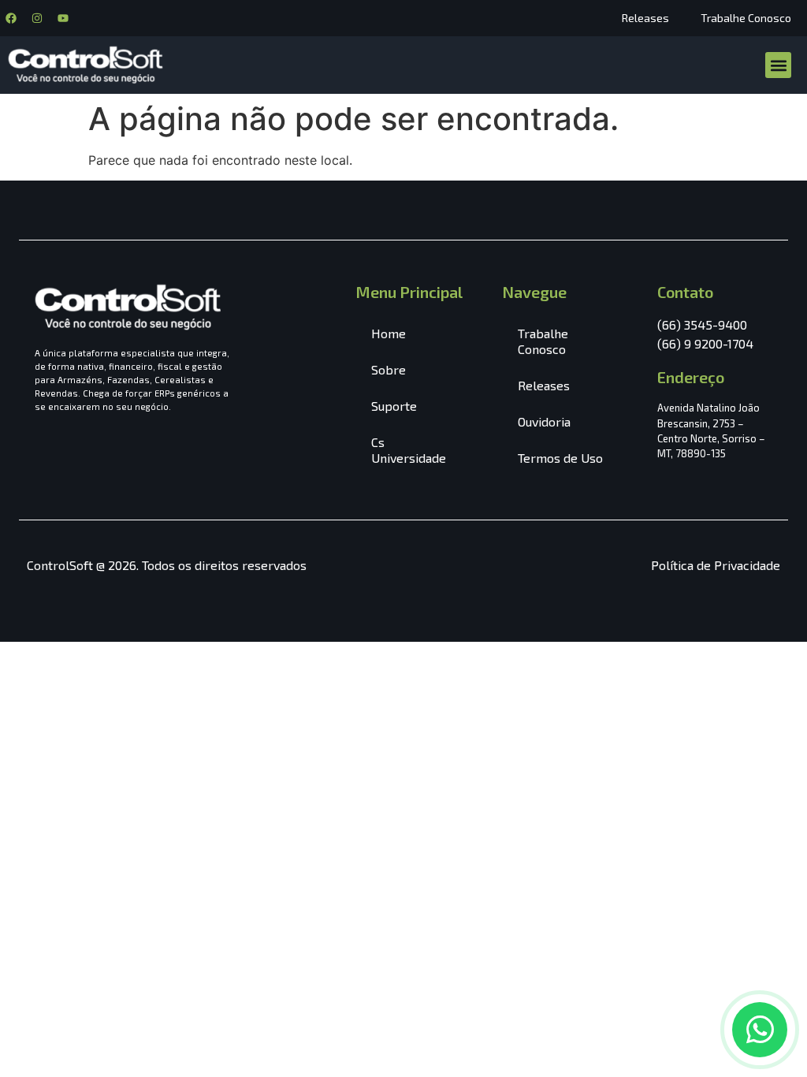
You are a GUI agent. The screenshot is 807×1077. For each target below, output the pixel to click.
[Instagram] (37, 18)
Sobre (388, 369)
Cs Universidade (408, 449)
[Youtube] (63, 18)
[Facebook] (11, 18)
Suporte (394, 405)
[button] (778, 65)
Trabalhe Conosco (746, 17)
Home (388, 333)
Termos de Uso (560, 457)
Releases (645, 17)
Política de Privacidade (715, 564)
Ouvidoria (544, 421)
